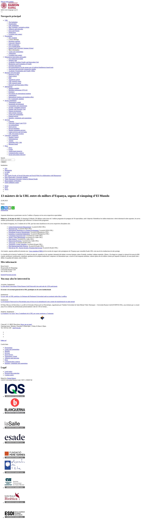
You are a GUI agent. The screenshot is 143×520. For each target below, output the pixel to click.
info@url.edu (17, 328)
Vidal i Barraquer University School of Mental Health (21, 179)
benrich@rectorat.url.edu (8, 275)
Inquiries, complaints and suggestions (20, 118)
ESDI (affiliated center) (12, 182)
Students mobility (14, 88)
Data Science (13, 239)
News (10, 147)
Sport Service (9, 354)
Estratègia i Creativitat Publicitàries (19, 234)
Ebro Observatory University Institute (16, 177)
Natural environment (15, 111)
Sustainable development (16, 104)
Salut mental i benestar (15, 113)
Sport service (13, 127)
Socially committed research (17, 107)
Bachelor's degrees (14, 41)
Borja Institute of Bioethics (13, 181)
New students (13, 38)
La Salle (7, 172)
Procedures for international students (20, 93)
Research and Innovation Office (18, 85)
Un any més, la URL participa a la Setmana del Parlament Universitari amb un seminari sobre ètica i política (34, 296)
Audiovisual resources (15, 151)
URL (6, 20)
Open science (13, 76)
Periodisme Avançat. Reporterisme (19, 232)
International (8, 86)
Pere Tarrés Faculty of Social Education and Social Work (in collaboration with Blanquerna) (33, 175)
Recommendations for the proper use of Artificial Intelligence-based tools (31, 67)
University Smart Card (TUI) (17, 123)
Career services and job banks (18, 132)
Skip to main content (7, 1)
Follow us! (3, 340)
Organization (13, 24)
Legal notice (8, 371)
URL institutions (14, 25)
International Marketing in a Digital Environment (24, 230)
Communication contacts (16, 153)
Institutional (4, 210)
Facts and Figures (14, 31)
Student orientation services (17, 130)
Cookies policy (9, 375)
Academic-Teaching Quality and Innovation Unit (24, 62)
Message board (13, 144)
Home (6, 186)
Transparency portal (15, 102)
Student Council (13, 137)
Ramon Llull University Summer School (21, 48)
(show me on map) (26, 324)
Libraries (11, 121)
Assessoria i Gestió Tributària (18, 244)
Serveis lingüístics (14, 128)
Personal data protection (12, 373)
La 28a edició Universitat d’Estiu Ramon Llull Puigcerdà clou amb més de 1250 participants (29, 286)
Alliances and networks (16, 29)
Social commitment (10, 100)
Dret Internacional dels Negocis (18, 246)
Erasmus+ (12, 92)
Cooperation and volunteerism (18, 106)
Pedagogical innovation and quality (15, 57)
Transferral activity (14, 79)
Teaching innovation (15, 65)
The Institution (13, 22)
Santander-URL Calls (15, 142)
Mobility (7, 351)
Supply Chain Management (17, 237)
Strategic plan (13, 60)
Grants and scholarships (16, 52)
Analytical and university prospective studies (22, 69)
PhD (10, 78)
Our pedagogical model (16, 59)
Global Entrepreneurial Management (20, 227)
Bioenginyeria (13, 228)
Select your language (7, 10)
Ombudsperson (13, 139)
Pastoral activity (13, 116)
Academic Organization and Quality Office (22, 71)
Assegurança (12, 95)
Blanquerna (8, 170)
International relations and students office (21, 97)
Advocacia (12, 242)
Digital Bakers (11, 378)
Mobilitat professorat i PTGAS (18, 90)
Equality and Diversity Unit (17, 109)
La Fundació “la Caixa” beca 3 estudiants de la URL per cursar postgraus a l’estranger (27, 313)
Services (7, 120)
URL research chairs (15, 81)
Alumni (11, 140)
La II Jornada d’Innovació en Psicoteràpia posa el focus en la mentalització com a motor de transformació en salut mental (38, 301)
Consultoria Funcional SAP (17, 235)
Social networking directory (17, 154)
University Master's (14, 43)
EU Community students (16, 99)
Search (3, 158)
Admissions (12, 53)
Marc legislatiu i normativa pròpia (19, 27)
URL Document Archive (16, 134)
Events (11, 149)
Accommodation (14, 125)
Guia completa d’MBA (36, 251)
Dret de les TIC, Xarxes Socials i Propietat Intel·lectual (25, 248)
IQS (6, 168)
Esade (6, 174)
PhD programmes (14, 45)
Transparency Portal (11, 356)
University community (11, 135)
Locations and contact (15, 34)
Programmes (8, 36)
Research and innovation (12, 72)
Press (6, 146)
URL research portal (15, 83)
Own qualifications (14, 46)
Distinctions (12, 32)
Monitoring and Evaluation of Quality (20, 64)
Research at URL (14, 74)
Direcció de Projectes (15, 241)
